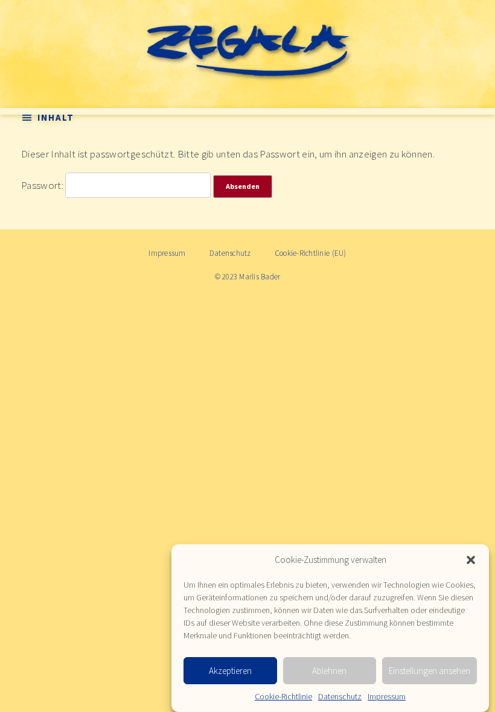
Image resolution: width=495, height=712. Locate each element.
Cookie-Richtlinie (283, 696)
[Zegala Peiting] (247, 49)
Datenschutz (340, 696)
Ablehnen (329, 670)
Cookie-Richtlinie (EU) (310, 253)
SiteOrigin (284, 303)
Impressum (387, 696)
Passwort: (43, 185)
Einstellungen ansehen (429, 670)
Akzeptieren (230, 670)
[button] (471, 560)
